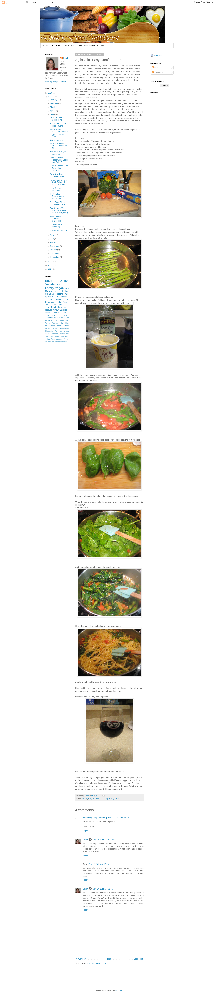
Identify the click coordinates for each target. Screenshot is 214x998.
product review (52, 310)
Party (67, 320)
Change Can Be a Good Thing (57, 118)
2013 (50, 265)
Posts (156, 68)
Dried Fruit (49, 336)
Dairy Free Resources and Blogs (91, 45)
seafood (66, 326)
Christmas (49, 302)
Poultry (66, 339)
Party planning (56, 339)
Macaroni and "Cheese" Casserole (56, 218)
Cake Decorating (61, 328)
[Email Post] (103, 796)
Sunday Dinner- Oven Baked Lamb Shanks (59, 168)
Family (49, 288)
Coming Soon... (56, 140)
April (52, 111)
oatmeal (64, 342)
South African (62, 302)
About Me (56, 45)
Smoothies (65, 323)
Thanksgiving (56, 307)
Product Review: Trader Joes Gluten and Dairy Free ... (59, 160)
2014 (50, 269)
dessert (58, 299)
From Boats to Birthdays (56, 189)
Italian (61, 320)
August (53, 242)
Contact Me (69, 45)
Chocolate (49, 331)
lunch (66, 307)
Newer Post (81, 959)
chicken (48, 299)
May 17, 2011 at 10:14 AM (104, 840)
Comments (158, 72)
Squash (48, 342)
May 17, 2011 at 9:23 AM (118, 818)
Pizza (47, 313)
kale (60, 331)
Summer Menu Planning (56, 225)
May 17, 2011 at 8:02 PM (103, 889)
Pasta (102, 799)
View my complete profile (55, 82)
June (52, 235)
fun (67, 294)
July (52, 239)
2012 (50, 262)
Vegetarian (115, 799)
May (52, 114)
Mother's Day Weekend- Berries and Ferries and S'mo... (59, 132)
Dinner (84, 799)
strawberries (50, 318)
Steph (85, 840)
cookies (54, 305)
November (55, 253)
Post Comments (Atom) (96, 963)
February (54, 103)
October (53, 250)
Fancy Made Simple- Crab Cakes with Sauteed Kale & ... (58, 182)
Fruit (67, 299)
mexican (58, 342)
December (55, 257)
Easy (90, 799)
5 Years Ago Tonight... (59, 230)
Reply (85, 831)
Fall (67, 318)
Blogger (118, 990)
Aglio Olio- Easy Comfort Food (57, 175)
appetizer (49, 296)
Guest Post (64, 336)
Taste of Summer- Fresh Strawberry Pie (58, 146)
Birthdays (55, 334)
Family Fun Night (52, 320)
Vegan (107, 799)
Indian (47, 339)
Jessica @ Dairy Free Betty (95, 818)
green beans (50, 326)
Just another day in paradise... (58, 153)
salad (59, 326)
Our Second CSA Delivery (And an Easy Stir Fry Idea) (59, 210)
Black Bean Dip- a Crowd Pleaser (57, 203)
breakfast (49, 294)
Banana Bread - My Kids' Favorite (58, 124)
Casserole (64, 310)
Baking (60, 294)
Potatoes (55, 323)
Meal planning (62, 297)
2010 (50, 93)
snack (66, 315)
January (53, 100)
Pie (56, 331)
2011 (50, 96)
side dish (64, 305)
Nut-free (96, 799)
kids (67, 288)
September (55, 246)
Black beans (60, 318)
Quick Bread (61, 313)
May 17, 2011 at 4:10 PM (98, 864)
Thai (52, 342)
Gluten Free (51, 291)
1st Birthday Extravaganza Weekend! (57, 196)
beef (47, 305)
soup (47, 307)
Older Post (138, 959)
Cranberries (64, 334)
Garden (56, 336)
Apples (47, 328)
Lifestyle (64, 291)
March (53, 107)
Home (45, 45)
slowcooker (50, 315)
